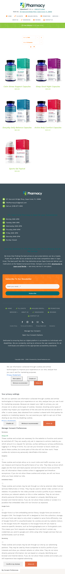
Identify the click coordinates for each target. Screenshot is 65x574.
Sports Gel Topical (17, 169)
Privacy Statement (14, 375)
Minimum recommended (20, 383)
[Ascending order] (41, 37)
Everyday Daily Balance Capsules (17, 127)
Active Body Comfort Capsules (48, 127)
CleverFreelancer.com (43, 359)
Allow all (38, 383)
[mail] (37, 322)
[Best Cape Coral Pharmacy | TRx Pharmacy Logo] (32, 3)
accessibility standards (48, 345)
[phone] (42, 322)
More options (17, 378)
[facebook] (22, 322)
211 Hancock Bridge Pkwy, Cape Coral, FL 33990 (36, 12)
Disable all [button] (9, 423)
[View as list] (34, 47)
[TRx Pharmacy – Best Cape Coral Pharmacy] (32, 192)
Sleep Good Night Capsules (48, 86)
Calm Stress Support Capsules (17, 86)
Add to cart (16, 66)
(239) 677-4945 (39, 9)
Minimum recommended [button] (30, 423)
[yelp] (32, 322)
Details (7, 68)
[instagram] (27, 322)
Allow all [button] (49, 423)
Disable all (32, 378)
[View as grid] (31, 47)
